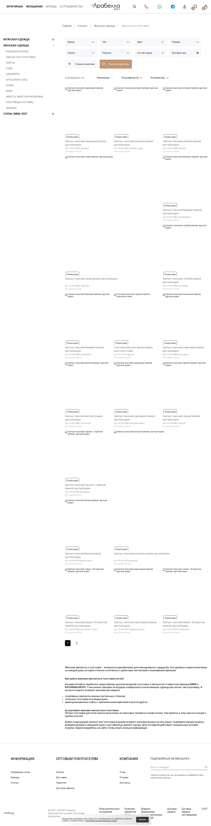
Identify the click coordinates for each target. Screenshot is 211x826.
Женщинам (34, 6)
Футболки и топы (16, 79)
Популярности (130, 77)
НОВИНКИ (11, 108)
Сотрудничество (71, 6)
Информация (22, 759)
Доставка (61, 777)
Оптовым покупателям (77, 759)
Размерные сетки (20, 772)
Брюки (10, 85)
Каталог (83, 25)
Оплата (60, 772)
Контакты (125, 782)
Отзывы (124, 777)
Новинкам (103, 77)
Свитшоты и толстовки (20, 57)
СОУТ (205, 808)
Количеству (158, 77)
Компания (129, 759)
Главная (67, 25)
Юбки (9, 91)
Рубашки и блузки (17, 51)
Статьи (15, 782)
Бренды (51, 6)
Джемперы (12, 74)
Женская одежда (104, 25)
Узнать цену (72, 137)
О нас (123, 772)
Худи (9, 68)
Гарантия (61, 782)
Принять (142, 819)
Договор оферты (65, 788)
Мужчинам (15, 6)
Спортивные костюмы (19, 102)
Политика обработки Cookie (130, 811)
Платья (10, 62)
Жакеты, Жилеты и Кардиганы (24, 96)
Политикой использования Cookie (101, 821)
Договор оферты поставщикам (189, 811)
